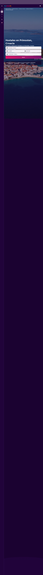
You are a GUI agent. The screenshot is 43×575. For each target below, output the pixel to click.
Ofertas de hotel (8, 8)
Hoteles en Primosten (29, 8)
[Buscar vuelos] (1, 9)
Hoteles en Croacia (22, 8)
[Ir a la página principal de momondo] (7, 5)
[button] (2, 6)
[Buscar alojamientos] (1, 12)
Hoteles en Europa (15, 8)
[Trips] (1, 19)
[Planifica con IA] (1, 16)
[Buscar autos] (1, 14)
